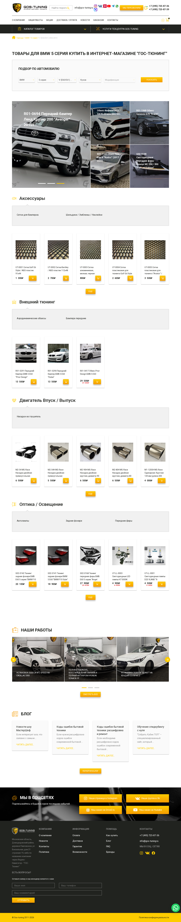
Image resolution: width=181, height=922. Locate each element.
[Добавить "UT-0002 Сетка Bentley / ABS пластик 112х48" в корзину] (66, 278)
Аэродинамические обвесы (31, 318)
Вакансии (98, 20)
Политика (44, 852)
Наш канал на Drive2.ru (103, 810)
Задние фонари (74, 520)
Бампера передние (76, 318)
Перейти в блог (90, 771)
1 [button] (42, 183)
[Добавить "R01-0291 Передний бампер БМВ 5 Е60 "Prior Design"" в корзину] (33, 381)
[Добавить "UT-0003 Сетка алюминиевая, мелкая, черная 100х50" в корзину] (98, 278)
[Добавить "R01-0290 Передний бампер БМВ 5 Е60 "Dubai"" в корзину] (66, 381)
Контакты (112, 20)
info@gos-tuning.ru (84, 7)
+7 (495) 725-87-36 (159, 6)
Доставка (78, 841)
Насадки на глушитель (29, 416)
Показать (151, 79)
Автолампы (23, 520)
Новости (85, 20)
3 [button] (60, 183)
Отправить (23, 900)
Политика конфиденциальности (154, 917)
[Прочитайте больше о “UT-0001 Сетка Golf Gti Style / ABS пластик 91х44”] (32, 278)
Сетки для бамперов (28, 214)
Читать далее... (25, 744)
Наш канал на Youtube (150, 810)
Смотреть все (90, 694)
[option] (51, 144)
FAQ (108, 846)
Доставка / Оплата (67, 20)
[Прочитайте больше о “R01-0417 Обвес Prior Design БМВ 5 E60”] (97, 381)
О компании (18, 20)
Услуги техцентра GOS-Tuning (120, 29)
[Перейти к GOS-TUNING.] (13, 39)
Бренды (110, 852)
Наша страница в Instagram (103, 798)
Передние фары (123, 520)
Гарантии (77, 846)
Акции (49, 20)
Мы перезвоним (131, 8)
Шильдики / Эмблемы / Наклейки (84, 214)
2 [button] (51, 183)
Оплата (76, 835)
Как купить (112, 835)
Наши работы (35, 20)
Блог (108, 841)
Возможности (80, 852)
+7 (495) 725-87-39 (159, 9)
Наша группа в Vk (150, 798)
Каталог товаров (34, 29)
